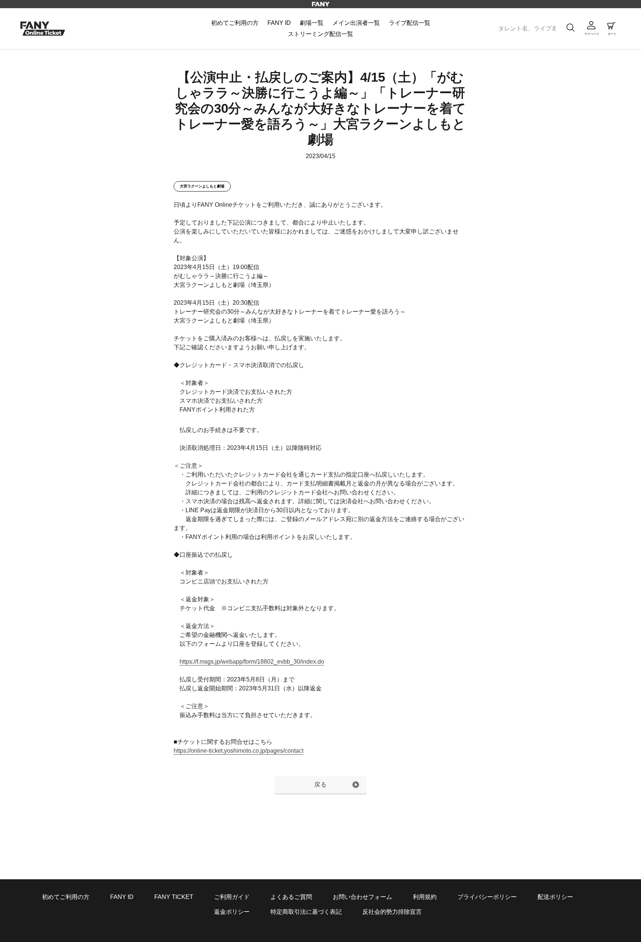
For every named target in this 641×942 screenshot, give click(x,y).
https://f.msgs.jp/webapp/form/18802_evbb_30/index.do (252, 661)
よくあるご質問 (291, 897)
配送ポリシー (555, 897)
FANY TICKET (173, 897)
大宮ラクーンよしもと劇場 (202, 186)
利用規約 (425, 897)
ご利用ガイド (232, 897)
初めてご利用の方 (65, 897)
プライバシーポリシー (487, 897)
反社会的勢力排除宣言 (392, 912)
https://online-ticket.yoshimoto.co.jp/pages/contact (238, 751)
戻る (320, 784)
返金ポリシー (232, 912)
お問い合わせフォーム (362, 897)
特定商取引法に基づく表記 (306, 912)
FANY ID (122, 897)
